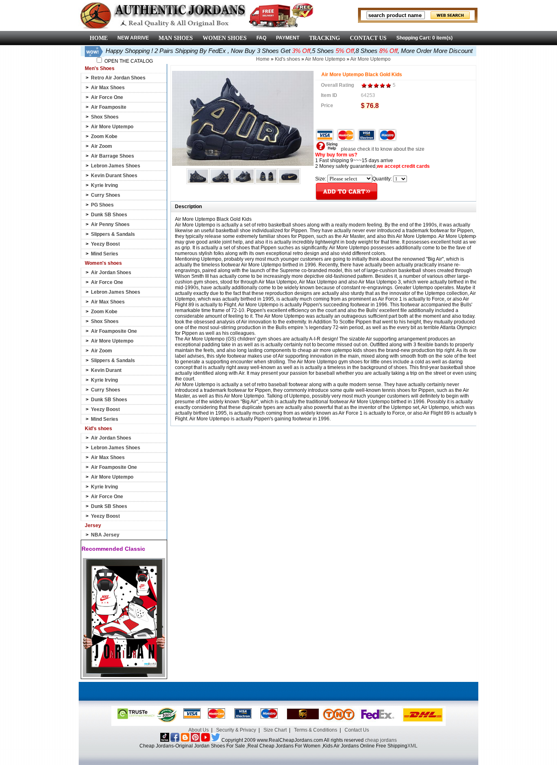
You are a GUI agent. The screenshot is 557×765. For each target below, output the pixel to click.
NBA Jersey (105, 535)
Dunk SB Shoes (109, 215)
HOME (99, 38)
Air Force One (107, 97)
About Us (198, 730)
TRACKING (324, 38)
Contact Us (357, 730)
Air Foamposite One (114, 331)
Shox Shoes (105, 117)
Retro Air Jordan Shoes (118, 78)
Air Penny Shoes (110, 224)
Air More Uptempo (112, 127)
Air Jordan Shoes (111, 272)
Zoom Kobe (104, 136)
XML (412, 746)
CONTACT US (368, 38)
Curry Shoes (105, 195)
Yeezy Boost (105, 244)
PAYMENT (287, 38)
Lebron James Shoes (115, 166)
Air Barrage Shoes (112, 156)
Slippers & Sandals (113, 234)
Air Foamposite (108, 107)
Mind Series (104, 254)
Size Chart (275, 730)
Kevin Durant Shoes (114, 175)
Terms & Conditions (315, 730)
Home (263, 59)
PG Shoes (102, 205)
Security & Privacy (236, 730)
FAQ (261, 38)
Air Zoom (101, 146)
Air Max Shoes (108, 87)
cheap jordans (381, 740)
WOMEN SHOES (225, 38)
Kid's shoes (287, 59)
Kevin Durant (106, 370)
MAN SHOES (176, 38)
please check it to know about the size (382, 149)
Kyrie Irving (104, 185)
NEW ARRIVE (133, 38)
